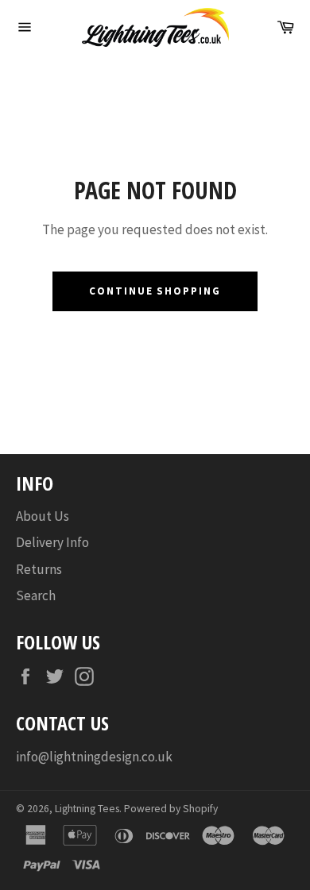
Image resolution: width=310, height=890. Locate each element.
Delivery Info (52, 542)
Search (36, 595)
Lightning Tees (87, 808)
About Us (42, 516)
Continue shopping (155, 291)
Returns (39, 569)
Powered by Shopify (171, 808)
